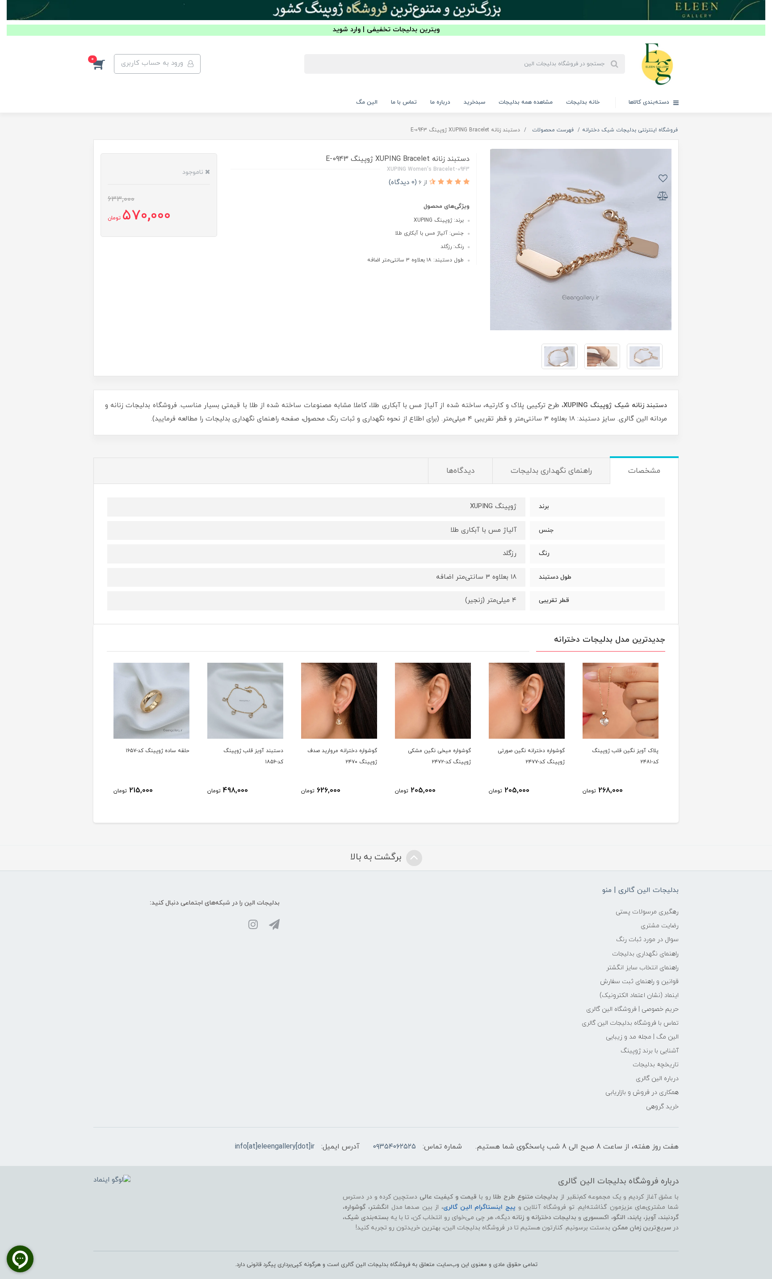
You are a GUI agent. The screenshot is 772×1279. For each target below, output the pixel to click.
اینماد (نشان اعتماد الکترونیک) (639, 995)
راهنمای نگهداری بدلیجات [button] (551, 471)
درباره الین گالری (657, 1078)
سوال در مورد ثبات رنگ (647, 939)
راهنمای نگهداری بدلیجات (645, 954)
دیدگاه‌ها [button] (460, 471)
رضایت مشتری (660, 925)
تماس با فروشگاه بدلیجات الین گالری (630, 1023)
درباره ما (440, 102)
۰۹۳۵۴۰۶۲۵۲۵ (394, 1147)
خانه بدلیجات (583, 102)
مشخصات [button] (644, 471)
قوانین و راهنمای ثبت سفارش (639, 981)
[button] (103, 64)
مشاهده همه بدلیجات (526, 102)
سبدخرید (474, 102)
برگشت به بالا (377, 857)
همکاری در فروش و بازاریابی (642, 1092)
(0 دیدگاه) (403, 182)
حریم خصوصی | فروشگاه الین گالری (632, 1009)
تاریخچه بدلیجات (656, 1064)
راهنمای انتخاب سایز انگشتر (642, 967)
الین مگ (367, 102)
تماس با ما (404, 102)
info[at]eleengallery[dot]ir (275, 1147)
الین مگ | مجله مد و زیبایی (642, 1037)
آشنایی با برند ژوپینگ (650, 1051)
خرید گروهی (662, 1106)
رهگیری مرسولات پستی (647, 912)
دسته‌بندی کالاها (650, 102)
